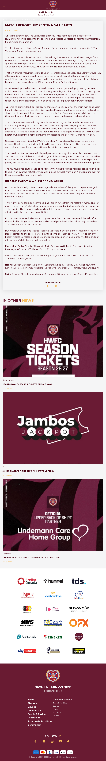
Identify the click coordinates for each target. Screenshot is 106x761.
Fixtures (32, 703)
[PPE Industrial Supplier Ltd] (53, 622)
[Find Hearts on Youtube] (61, 741)
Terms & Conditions (60, 703)
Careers (56, 715)
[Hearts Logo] (53, 5)
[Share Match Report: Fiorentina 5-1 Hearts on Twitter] (57, 286)
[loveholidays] (53, 595)
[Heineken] (53, 637)
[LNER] (27, 595)
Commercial (34, 710)
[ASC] (27, 609)
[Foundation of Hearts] (79, 637)
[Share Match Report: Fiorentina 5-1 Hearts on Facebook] (49, 286)
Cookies (56, 706)
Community (34, 725)
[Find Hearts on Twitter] (45, 741)
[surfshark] (27, 637)
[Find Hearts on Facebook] (37, 741)
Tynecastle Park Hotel (40, 721)
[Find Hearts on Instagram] (53, 741)
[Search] (102, 5)
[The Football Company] (53, 609)
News (31, 699)
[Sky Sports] (27, 650)
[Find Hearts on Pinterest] (69, 741)
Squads (32, 707)
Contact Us (57, 712)
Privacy (56, 709)
